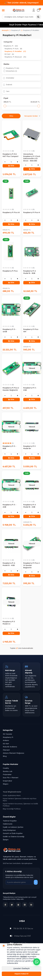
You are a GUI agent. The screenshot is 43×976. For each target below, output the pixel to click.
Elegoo (5, 784)
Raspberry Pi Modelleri (15, 51)
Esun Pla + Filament (10, 777)
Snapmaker (7, 781)
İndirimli (9, 85)
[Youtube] (18, 904)
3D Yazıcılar (7, 734)
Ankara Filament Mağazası (13, 753)
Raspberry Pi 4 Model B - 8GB (29, 272)
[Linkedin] (31, 904)
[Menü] (3, 10)
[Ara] (38, 16)
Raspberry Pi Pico (10, 271)
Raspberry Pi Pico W (11, 212)
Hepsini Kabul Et (21, 974)
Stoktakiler (10, 78)
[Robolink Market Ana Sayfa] (21, 850)
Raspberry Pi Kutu (13, 49)
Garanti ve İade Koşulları (13, 833)
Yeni (7, 91)
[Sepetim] (38, 10)
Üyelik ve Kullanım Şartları (13, 827)
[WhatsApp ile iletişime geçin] (36, 961)
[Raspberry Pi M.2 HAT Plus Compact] (11, 134)
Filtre (11, 116)
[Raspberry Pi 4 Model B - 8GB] (31, 251)
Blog (5, 756)
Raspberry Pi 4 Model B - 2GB (29, 506)
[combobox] (21, 17)
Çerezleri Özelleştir (21, 968)
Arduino (6, 740)
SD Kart (9, 54)
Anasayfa (5, 30)
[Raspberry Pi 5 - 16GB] (11, 310)
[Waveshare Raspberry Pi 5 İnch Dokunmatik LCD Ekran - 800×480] (31, 134)
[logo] (18, 10)
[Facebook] (5, 904)
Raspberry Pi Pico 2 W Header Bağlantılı (31, 565)
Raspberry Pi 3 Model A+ (9, 622)
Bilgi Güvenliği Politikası (12, 809)
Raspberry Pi (15, 30)
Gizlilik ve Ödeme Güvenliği (13, 836)
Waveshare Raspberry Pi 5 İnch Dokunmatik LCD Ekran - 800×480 (31, 157)
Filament (6, 750)
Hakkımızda (7, 824)
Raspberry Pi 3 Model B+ (29, 447)
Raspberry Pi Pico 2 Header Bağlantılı (11, 389)
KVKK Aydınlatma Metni (12, 795)
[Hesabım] (33, 10)
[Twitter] (11, 904)
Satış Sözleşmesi (9, 830)
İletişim (5, 840)
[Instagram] (24, 904)
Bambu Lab (7, 771)
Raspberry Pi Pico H (31, 212)
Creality (6, 768)
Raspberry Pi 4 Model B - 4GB (9, 564)
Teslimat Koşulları (10, 821)
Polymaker (7, 774)
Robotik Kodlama (10, 747)
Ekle (12, 166)
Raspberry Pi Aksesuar (15, 57)
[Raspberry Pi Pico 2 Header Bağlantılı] (11, 368)
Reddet (23, 956)
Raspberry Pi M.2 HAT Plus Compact (10, 155)
